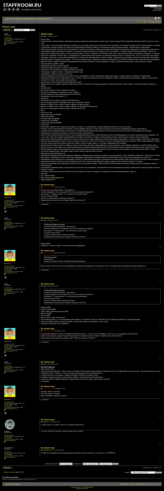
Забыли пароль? (157, 10)
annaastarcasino (47, 450)
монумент (45, 421)
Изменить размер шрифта (159, 18)
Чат (140, 21)
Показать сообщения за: (52, 463)
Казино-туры (8, 27)
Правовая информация (82, 488)
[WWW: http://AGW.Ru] (5, 211)
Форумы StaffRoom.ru (29, 18)
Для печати (155, 18)
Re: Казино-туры (48, 185)
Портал (7, 18)
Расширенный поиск (156, 7)
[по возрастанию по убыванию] (109, 463)
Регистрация (158, 8)
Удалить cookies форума (136, 484)
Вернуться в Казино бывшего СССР (14, 472)
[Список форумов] (22, 6)
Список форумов (16, 18)
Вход (159, 21)
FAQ (144, 21)
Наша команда (124, 484)
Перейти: (127, 472)
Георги (44, 36)
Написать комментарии (6, 30)
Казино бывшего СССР (44, 18)
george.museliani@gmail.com (54, 178)
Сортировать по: (78, 463)
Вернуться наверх (160, 181)
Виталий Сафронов (48, 187)
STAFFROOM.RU (88, 487)
